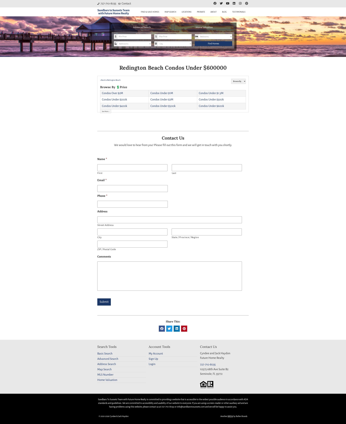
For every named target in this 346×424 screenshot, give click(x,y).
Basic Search (104, 353)
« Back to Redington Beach (110, 80)
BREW (230, 416)
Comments (104, 256)
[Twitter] (221, 3)
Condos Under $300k (211, 99)
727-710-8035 (208, 364)
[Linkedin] (234, 3)
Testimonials (238, 12)
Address (102, 211)
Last (174, 173)
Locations (187, 12)
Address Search (106, 364)
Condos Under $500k (162, 106)
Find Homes (213, 43)
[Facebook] (215, 3)
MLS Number (105, 374)
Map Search (170, 12)
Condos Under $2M (161, 99)
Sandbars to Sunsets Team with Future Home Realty (113, 12)
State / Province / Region (185, 237)
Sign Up (153, 358)
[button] (162, 329)
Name (102, 159)
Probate (201, 12)
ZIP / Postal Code (106, 249)
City (99, 237)
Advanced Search (142, 27)
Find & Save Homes (150, 12)
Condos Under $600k (211, 106)
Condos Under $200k (114, 99)
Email (102, 180)
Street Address (105, 225)
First (99, 173)
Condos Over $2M (112, 93)
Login (152, 364)
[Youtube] (228, 3)
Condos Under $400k (114, 106)
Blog (224, 12)
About (213, 12)
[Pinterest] (246, 3)
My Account (156, 353)
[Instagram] (240, 3)
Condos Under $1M (161, 93)
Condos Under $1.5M (211, 93)
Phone (102, 196)
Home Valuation (204, 27)
